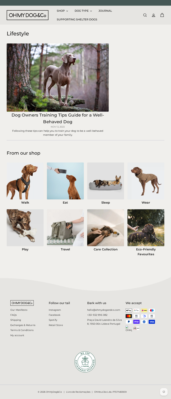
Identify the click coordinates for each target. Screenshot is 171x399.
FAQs (13, 314)
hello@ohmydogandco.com (103, 309)
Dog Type (82, 10)
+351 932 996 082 (97, 314)
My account (17, 335)
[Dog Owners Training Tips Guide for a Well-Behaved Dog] (58, 77)
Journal (105, 10)
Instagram (55, 309)
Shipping (15, 319)
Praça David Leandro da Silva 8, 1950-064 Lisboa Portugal (104, 321)
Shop (61, 10)
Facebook (54, 314)
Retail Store (56, 325)
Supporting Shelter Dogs (77, 19)
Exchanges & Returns (22, 325)
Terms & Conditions (22, 330)
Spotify (53, 319)
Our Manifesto (18, 309)
